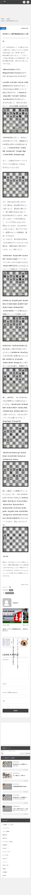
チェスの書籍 (6, 831)
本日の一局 (5, 865)
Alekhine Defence (9, 593)
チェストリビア (6, 851)
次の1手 (5, 848)
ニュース (5, 862)
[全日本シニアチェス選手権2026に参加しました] (12, 614)
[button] (24, 2)
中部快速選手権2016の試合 (20, 786)
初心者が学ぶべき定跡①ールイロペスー (20, 765)
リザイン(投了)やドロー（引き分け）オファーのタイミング (20, 809)
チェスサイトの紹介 (8, 841)
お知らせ (5, 858)
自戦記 (3, 28)
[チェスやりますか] (9, 2)
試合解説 (5, 872)
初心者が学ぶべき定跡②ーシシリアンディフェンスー (20, 798)
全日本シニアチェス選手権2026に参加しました (12, 629)
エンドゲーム (6, 828)
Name (4, 684)
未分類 (4, 875)
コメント (6, 587)
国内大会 (5, 838)
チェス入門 (5, 855)
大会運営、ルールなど (8, 824)
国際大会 (5, 834)
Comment (5, 659)
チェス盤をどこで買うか (19, 775)
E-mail (4, 692)
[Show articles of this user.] (6, 602)
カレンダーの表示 (24, 753)
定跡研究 (5, 845)
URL (4, 701)
